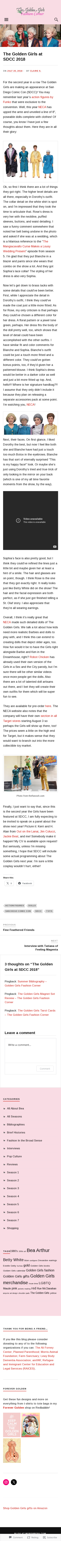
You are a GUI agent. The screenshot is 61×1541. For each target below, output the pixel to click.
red (33, 1288)
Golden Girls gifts (16, 1276)
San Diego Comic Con (18, 911)
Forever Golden (13, 1407)
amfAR (36, 1360)
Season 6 (13, 1212)
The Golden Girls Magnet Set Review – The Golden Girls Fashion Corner (30, 998)
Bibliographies (16, 1124)
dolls (32, 906)
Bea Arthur (38, 1250)
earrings (53, 1260)
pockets (21, 1289)
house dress (33, 1283)
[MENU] (6, 19)
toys (49, 911)
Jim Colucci (47, 831)
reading (27, 1289)
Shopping (13, 1228)
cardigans (33, 1260)
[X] (14, 1482)
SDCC (38, 911)
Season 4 (13, 1196)
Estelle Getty (9, 1266)
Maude (7, 1288)
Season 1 (13, 1172)
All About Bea (15, 1108)
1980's (14, 1251)
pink (14, 1288)
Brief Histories (16, 1132)
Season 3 (13, 1188)
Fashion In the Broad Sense (24, 1140)
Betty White (13, 1260)
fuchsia (20, 1266)
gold (26, 1265)
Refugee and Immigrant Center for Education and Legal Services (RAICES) (28, 1364)
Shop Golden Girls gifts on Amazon (25, 1508)
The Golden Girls (39, 1293)
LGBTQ (45, 1283)
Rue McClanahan (46, 1288)
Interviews (13, 1148)
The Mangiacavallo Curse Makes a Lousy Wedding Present (26, 246)
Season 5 (13, 1204)
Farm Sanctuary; (29, 1356)
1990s (21, 1251)
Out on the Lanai (27, 831)
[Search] (53, 19)
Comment (45, 1068)
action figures (14, 906)
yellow (53, 1293)
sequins (6, 1293)
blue (26, 1260)
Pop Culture (14, 1156)
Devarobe (43, 1260)
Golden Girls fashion (40, 1270)
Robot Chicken (39, 657)
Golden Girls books (40, 1266)
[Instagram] (6, 1482)
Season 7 (13, 1220)
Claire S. (35, 71)
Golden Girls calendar (14, 1270)
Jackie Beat (10, 836)
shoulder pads (24, 1293)
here (48, 706)
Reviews (12, 1164)
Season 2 (13, 1180)
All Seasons (14, 1116)
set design (14, 1293)
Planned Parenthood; (26, 1351)
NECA (42, 107)
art (25, 1251)
